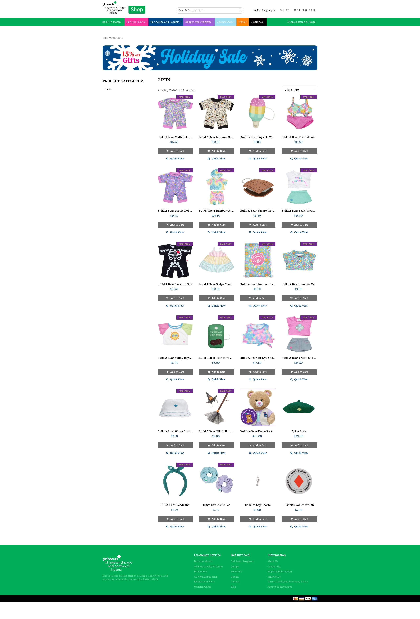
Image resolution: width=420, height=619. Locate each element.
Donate (235, 576)
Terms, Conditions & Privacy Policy (287, 581)
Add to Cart (260, 445)
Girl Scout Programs (242, 561)
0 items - (305, 10)
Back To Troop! (111, 21)
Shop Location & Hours (301, 21)
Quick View (177, 158)
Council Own (225, 21)
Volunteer (236, 571)
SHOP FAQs (274, 576)
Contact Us (273, 566)
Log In (284, 10)
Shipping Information (279, 571)
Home (105, 38)
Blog (233, 586)
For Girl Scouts (136, 21)
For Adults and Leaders (165, 21)
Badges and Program (198, 21)
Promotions (200, 571)
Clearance (257, 21)
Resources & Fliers (204, 581)
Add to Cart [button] (177, 151)
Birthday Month (203, 561)
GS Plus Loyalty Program (208, 566)
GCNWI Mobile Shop (206, 576)
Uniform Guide (202, 586)
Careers (235, 581)
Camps (235, 566)
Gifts (242, 21)
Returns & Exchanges (279, 586)
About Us (272, 561)
